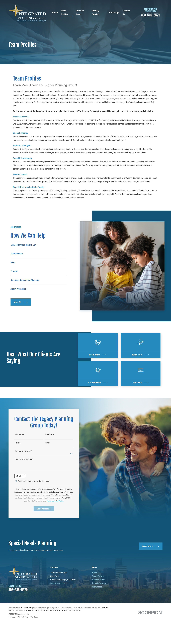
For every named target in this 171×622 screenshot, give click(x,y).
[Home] (27, 13)
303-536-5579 (150, 15)
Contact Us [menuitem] (126, 12)
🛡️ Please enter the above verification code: (32, 481)
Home (94, 572)
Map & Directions (57, 583)
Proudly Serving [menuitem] (95, 12)
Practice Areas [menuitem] (80, 12)
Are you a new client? (23, 451)
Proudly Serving (99, 583)
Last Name (49, 434)
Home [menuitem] (55, 12)
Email (47, 443)
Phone (17, 443)
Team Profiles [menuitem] (64, 12)
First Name (19, 434)
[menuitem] (12, 616)
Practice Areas (98, 579)
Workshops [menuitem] (114, 12)
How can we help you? (24, 459)
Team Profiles (98, 576)
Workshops (97, 587)
